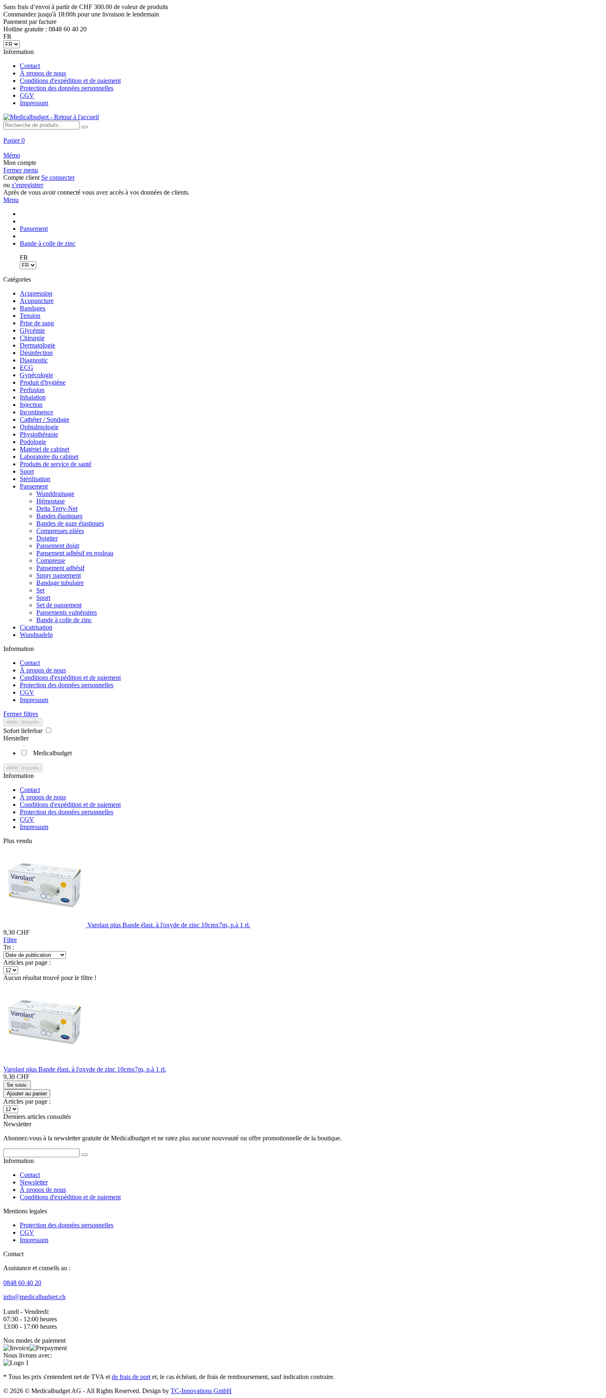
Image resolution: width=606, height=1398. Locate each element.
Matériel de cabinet (44, 449)
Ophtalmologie (39, 426)
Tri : (8, 947)
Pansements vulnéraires (66, 612)
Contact (30, 65)
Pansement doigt (57, 545)
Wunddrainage (55, 493)
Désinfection (36, 352)
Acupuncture (37, 300)
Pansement (34, 486)
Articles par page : (27, 962)
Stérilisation (35, 478)
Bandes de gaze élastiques (70, 523)
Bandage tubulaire (60, 582)
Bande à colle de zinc (64, 619)
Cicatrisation (36, 627)
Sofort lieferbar (23, 730)
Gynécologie (36, 374)
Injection (31, 404)
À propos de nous (43, 73)
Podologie (33, 441)
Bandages (32, 308)
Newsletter (34, 1182)
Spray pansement (58, 575)
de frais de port (131, 1376)
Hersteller (15, 738)
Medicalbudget (52, 753)
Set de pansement (59, 605)
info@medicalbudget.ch (34, 1296)
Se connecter (58, 177)
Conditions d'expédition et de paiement (70, 80)
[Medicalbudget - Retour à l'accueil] (51, 116)
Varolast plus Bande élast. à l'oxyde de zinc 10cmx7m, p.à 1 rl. (168, 924)
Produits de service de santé (56, 464)
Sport (27, 471)
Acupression (36, 293)
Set (40, 590)
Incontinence (36, 412)
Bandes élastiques (59, 515)
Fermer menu (20, 170)
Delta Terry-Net (57, 508)
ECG (26, 367)
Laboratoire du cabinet (49, 456)
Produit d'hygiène (43, 382)
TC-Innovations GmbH (201, 1390)
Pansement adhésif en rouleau (74, 553)
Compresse (50, 560)
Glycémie (32, 330)
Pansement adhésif (60, 567)
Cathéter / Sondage (44, 419)
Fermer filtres (20, 713)
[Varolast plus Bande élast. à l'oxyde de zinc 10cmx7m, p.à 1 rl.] (45, 924)
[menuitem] (303, 77)
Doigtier (47, 538)
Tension (30, 315)
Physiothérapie (39, 434)
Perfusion (32, 389)
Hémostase (50, 501)
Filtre (10, 939)
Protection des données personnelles (66, 88)
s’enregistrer (27, 184)
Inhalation (33, 397)
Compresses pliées (60, 530)
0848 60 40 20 (22, 1282)
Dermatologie (37, 345)
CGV (27, 95)
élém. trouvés (23, 722)
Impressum (34, 102)
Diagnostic (34, 360)
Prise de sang (37, 323)
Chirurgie (32, 337)
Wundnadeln (36, 634)
